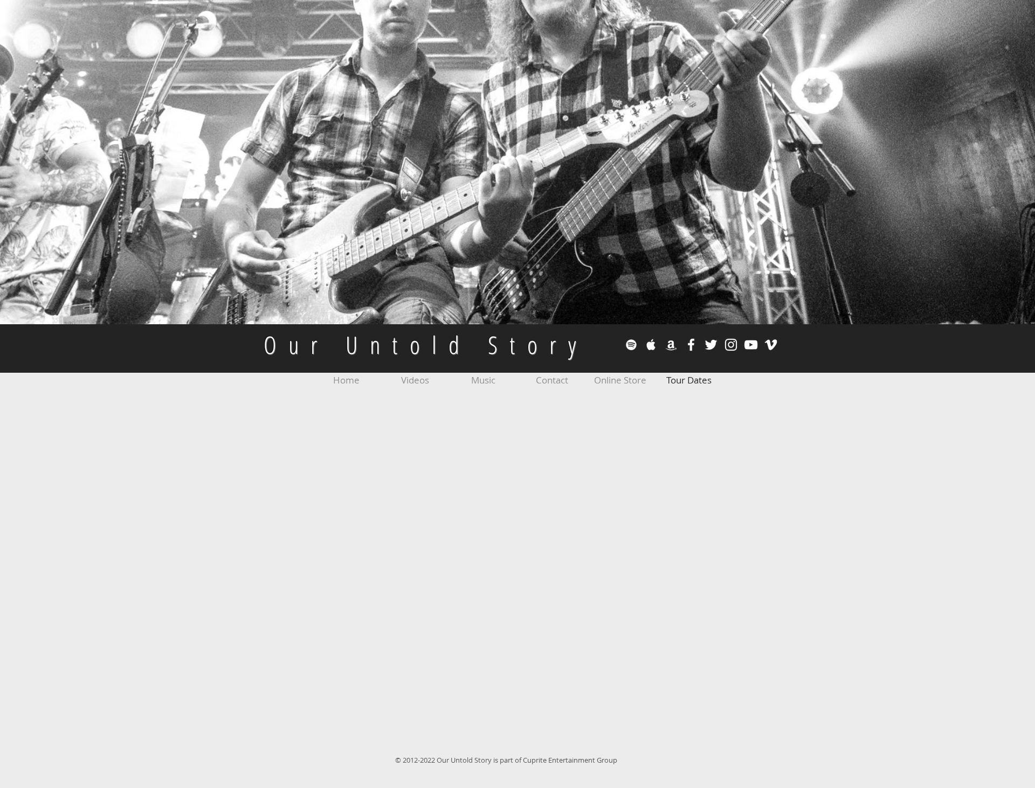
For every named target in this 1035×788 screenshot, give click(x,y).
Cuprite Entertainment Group (571, 760)
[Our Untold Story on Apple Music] (651, 345)
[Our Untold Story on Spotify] (631, 345)
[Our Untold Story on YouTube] (751, 345)
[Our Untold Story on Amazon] (671, 345)
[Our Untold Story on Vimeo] (771, 345)
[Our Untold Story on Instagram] (731, 345)
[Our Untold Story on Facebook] (691, 345)
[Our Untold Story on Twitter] (711, 345)
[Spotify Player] (712, 757)
